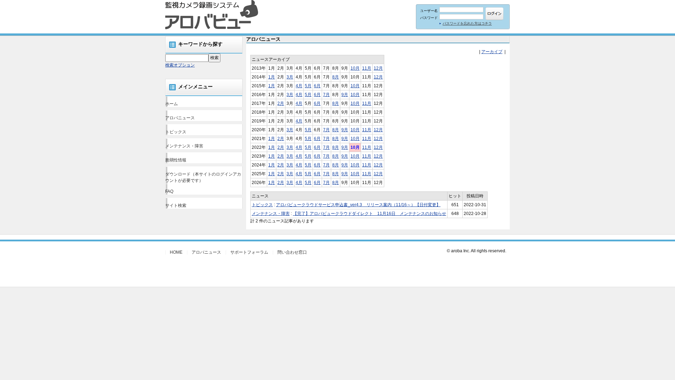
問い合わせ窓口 (292, 252)
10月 (355, 68)
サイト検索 (175, 205)
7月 (326, 94)
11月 (366, 68)
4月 (299, 85)
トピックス (175, 131)
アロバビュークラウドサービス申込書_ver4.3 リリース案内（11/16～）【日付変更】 (358, 204)
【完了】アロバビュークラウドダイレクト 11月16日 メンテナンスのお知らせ (369, 213)
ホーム (171, 103)
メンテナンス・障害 (184, 146)
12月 (378, 68)
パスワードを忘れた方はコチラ (467, 23)
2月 (280, 103)
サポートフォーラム (249, 252)
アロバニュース (180, 117)
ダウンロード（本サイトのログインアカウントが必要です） (203, 177)
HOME (176, 252)
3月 (290, 77)
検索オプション (180, 65)
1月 (271, 77)
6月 (317, 85)
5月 (308, 85)
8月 (335, 77)
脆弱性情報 (175, 160)
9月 (344, 94)
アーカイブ (491, 51)
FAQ (169, 191)
